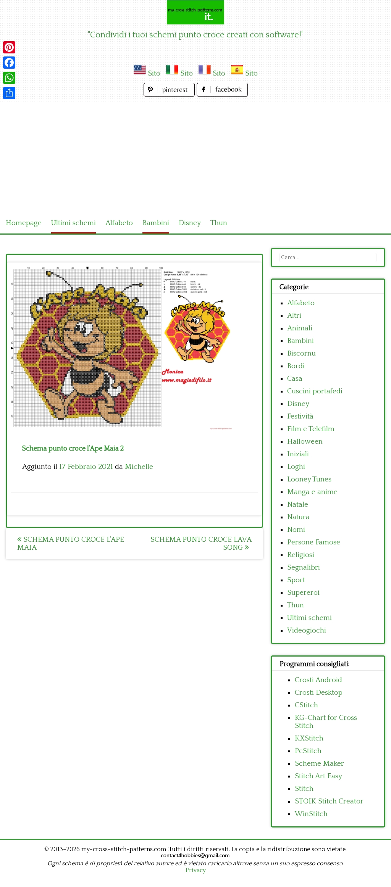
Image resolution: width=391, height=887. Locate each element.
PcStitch (308, 751)
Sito (154, 73)
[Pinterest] (9, 47)
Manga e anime (312, 492)
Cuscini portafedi (315, 391)
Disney (190, 223)
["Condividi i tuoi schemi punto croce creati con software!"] (195, 12)
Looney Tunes (309, 479)
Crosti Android (318, 680)
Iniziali (298, 454)
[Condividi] (9, 93)
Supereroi (303, 593)
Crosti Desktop (319, 693)
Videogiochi (306, 630)
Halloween (305, 442)
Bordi (296, 366)
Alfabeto (119, 223)
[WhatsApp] (9, 77)
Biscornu (301, 353)
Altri (294, 316)
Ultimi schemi (73, 223)
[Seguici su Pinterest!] (170, 94)
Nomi (296, 530)
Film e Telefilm (310, 429)
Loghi (296, 467)
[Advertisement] (195, 155)
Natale (297, 505)
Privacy (196, 870)
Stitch (304, 789)
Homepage (24, 223)
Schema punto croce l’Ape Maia (70, 544)
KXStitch (309, 738)
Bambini (155, 223)
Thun (218, 223)
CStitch (306, 705)
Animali (299, 328)
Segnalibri (303, 567)
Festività (300, 416)
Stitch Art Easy (318, 776)
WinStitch (311, 814)
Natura (298, 517)
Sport (296, 580)
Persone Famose (313, 542)
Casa (294, 379)
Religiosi (300, 555)
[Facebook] (9, 62)
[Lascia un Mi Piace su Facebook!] (222, 94)
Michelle (139, 467)
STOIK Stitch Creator (329, 801)
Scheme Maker (319, 764)
